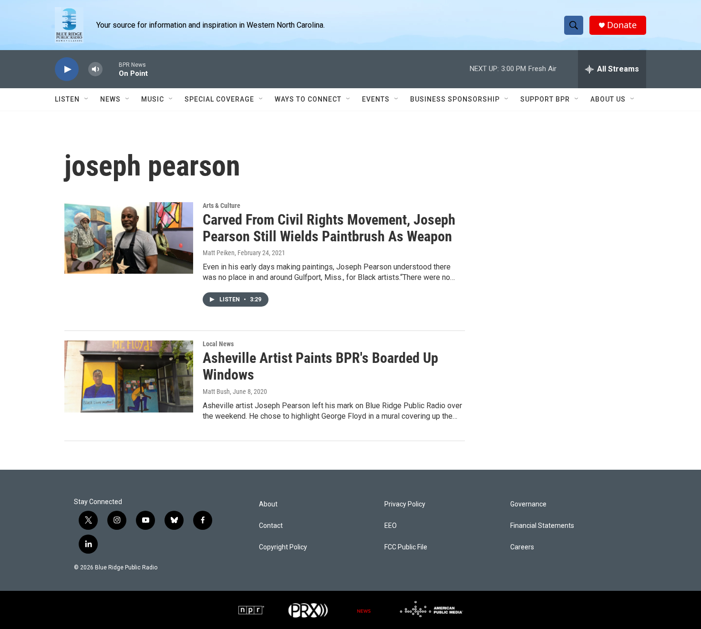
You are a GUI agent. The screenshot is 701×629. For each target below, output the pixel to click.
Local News (218, 344)
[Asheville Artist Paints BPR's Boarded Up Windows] (128, 376)
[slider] (110, 69)
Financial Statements (542, 525)
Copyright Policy (283, 547)
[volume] (95, 69)
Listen (67, 99)
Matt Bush (216, 391)
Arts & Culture (221, 205)
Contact (271, 525)
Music (152, 99)
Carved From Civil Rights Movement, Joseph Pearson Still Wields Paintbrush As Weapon (329, 228)
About (268, 504)
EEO (390, 525)
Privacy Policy (404, 504)
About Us (608, 99)
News (110, 99)
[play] (66, 69)
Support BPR (545, 99)
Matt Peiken (219, 253)
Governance (528, 504)
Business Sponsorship (455, 99)
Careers (522, 547)
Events (376, 99)
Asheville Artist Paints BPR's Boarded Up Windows (320, 366)
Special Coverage (219, 99)
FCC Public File (405, 547)
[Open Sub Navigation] (87, 99)
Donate (622, 25)
